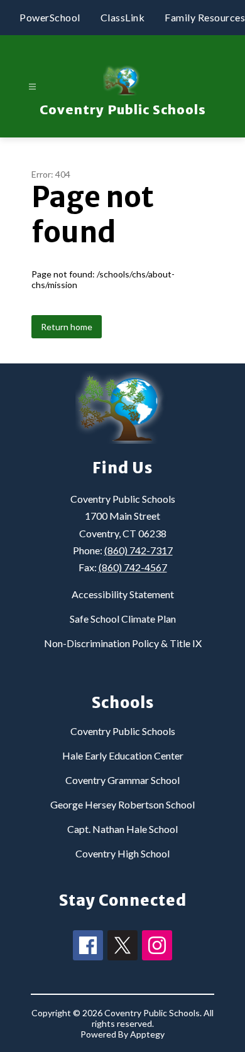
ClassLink (123, 17)
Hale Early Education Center (122, 755)
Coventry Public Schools (122, 731)
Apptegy (147, 1034)
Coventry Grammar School (122, 780)
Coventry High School (122, 853)
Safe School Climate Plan (123, 619)
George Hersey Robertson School (122, 804)
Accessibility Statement (123, 594)
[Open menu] (32, 87)
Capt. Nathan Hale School (122, 829)
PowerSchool (49, 17)
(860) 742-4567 (133, 567)
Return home (66, 326)
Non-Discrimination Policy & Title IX (123, 643)
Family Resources (205, 17)
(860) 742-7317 (138, 550)
